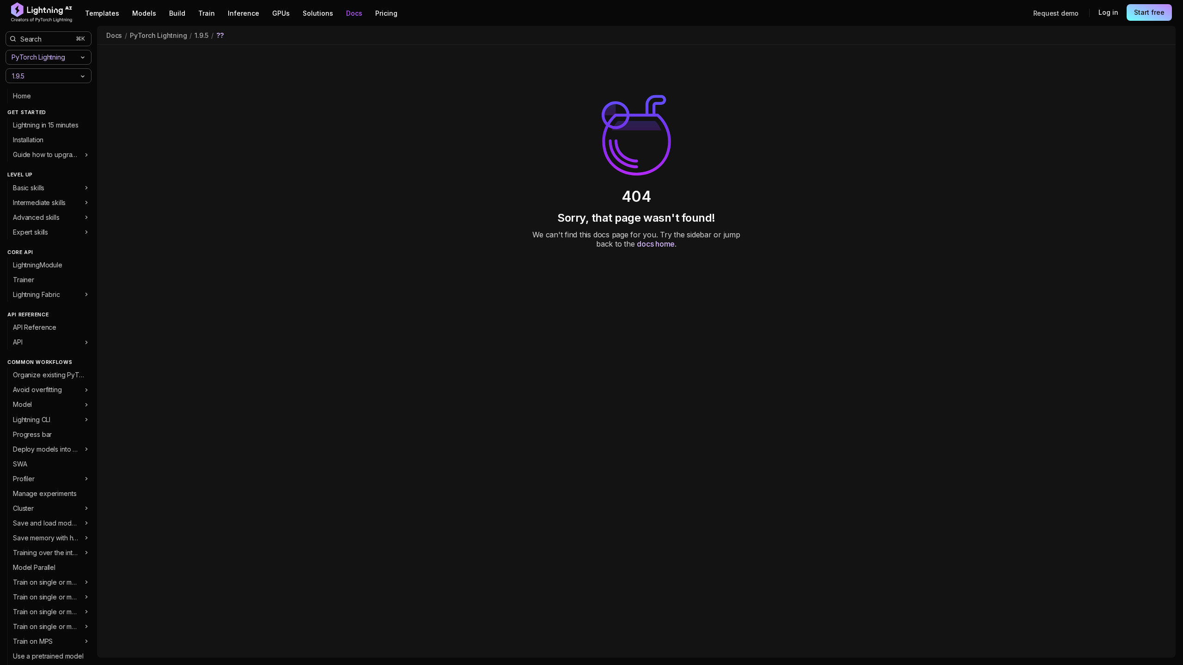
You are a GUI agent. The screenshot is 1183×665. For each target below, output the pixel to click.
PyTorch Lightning (158, 35)
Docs (114, 35)
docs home (656, 243)
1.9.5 (201, 35)
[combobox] (40, 75)
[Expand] (86, 154)
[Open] (82, 76)
